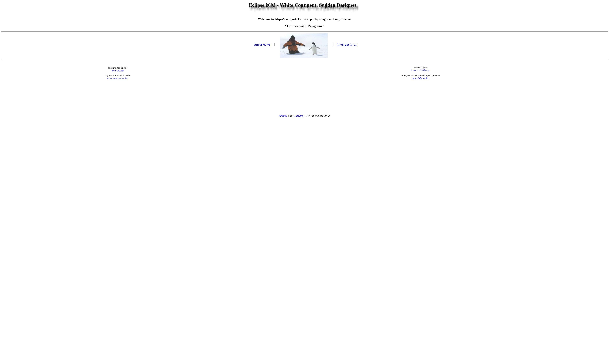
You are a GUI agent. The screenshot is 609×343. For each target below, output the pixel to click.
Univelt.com (118, 70)
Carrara (298, 115)
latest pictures (347, 44)
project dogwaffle (420, 78)
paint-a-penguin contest (117, 78)
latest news (262, 44)
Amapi (283, 115)
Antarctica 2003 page (420, 70)
